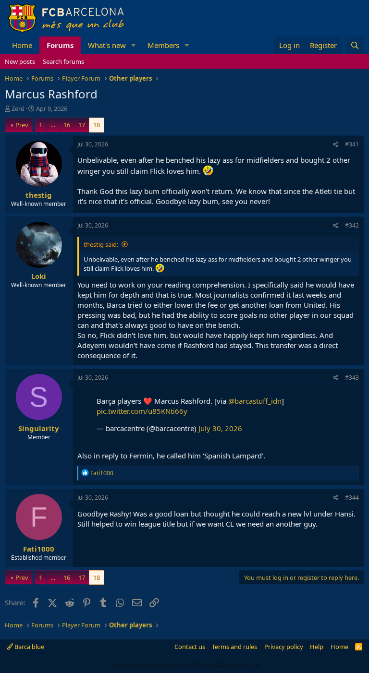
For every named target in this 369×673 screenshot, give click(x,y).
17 (81, 124)
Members (163, 45)
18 (96, 124)
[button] (133, 45)
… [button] (52, 124)
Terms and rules (234, 646)
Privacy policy (283, 646)
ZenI (18, 108)
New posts (20, 61)
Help (316, 646)
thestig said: (101, 244)
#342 (352, 225)
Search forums (63, 61)
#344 (352, 497)
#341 (352, 144)
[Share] (336, 144)
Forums (60, 45)
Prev (21, 124)
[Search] (354, 45)
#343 (352, 377)
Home (22, 45)
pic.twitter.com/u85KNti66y (142, 411)
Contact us (189, 646)
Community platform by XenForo (185, 664)
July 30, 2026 (220, 428)
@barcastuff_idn (255, 401)
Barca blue (28, 646)
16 (66, 124)
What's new (107, 45)
